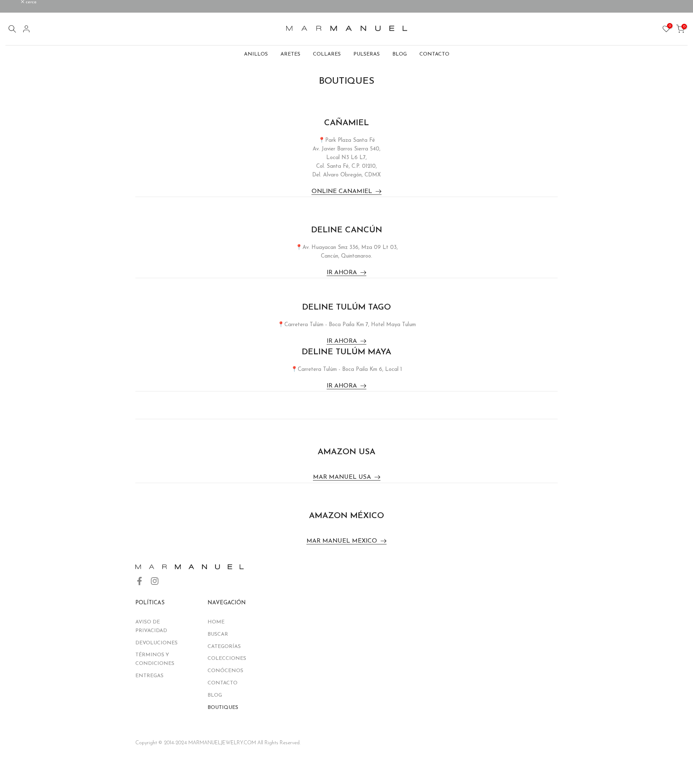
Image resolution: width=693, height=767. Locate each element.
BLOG (399, 54)
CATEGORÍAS (224, 646)
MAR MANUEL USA (342, 477)
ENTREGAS (149, 676)
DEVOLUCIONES (156, 643)
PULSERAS (366, 54)
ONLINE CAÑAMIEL (341, 191)
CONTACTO (434, 54)
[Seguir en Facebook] (139, 581)
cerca (15, 2)
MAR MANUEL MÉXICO (341, 541)
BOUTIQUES (223, 707)
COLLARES (327, 54)
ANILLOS (256, 54)
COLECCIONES (227, 658)
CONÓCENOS (225, 671)
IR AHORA (342, 272)
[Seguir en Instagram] (154, 581)
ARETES (290, 54)
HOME (216, 622)
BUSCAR (218, 634)
